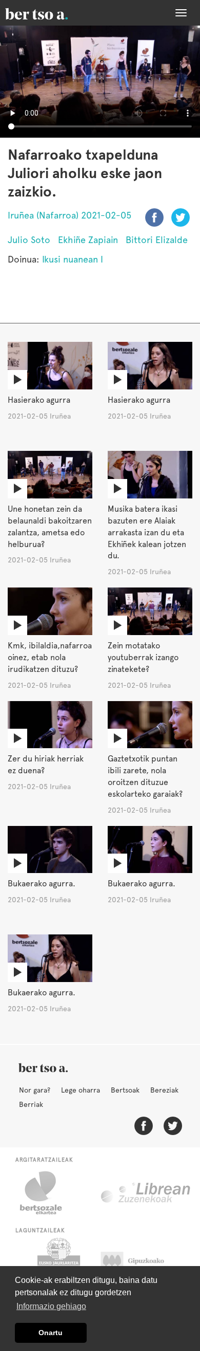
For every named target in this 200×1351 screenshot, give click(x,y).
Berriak (31, 1104)
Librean (146, 1192)
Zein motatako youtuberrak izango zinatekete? (143, 657)
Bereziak (164, 1090)
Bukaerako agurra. (41, 883)
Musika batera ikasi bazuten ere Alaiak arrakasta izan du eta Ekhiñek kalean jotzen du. (147, 532)
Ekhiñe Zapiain (88, 239)
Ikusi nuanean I (72, 259)
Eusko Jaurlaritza (57, 1263)
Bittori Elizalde (157, 239)
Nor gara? (34, 1090)
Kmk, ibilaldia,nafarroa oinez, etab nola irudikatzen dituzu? (50, 657)
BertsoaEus (51, 13)
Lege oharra (80, 1090)
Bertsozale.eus (47, 1192)
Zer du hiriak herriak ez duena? (46, 764)
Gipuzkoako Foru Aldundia (142, 1263)
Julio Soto (29, 239)
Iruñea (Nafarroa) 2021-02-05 (69, 215)
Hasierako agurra (39, 400)
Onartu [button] (50, 1332)
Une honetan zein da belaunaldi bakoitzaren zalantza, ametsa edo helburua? (50, 526)
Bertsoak (125, 1090)
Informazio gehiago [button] (51, 1306)
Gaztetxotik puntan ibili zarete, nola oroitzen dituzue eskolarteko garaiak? (145, 776)
